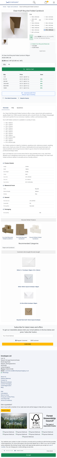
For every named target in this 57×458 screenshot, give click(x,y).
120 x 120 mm (49, 17)
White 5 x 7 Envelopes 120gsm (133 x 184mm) (28, 270)
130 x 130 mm (35, 23)
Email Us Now (6, 410)
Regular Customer (22, 340)
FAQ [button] (12, 108)
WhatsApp (5, 372)
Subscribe (27, 344)
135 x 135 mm (49, 23)
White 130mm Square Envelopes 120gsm (28, 286)
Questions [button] (20, 108)
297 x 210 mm (35, 32)
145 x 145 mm (49, 25)
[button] (54, 2)
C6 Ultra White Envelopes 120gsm (28, 303)
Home (4, 6)
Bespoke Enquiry (24, 98)
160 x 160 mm (35, 30)
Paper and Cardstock (12, 6)
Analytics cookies (20, 450)
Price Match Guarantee (10, 98)
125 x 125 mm (49, 19)
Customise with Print (29, 93)
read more (42, 51)
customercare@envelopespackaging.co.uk (17, 371)
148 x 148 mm (35, 27)
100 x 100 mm (35, 17)
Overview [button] (5, 108)
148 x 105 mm (36, 20)
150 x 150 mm (49, 27)
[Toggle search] (34, 2)
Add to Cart (30, 69)
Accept (28, 455)
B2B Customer (35, 340)
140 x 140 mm (35, 25)
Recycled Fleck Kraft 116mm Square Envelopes (28, 320)
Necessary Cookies (9, 450)
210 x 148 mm (49, 30)
